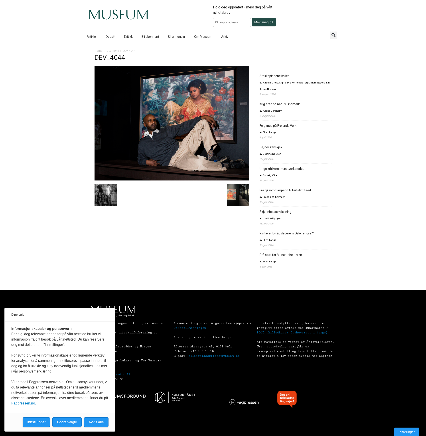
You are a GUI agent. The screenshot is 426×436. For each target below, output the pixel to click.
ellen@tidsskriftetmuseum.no (214, 356)
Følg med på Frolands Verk (278, 125)
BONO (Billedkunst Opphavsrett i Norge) (292, 332)
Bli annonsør (176, 36)
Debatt (110, 36)
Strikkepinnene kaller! (275, 76)
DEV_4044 (112, 51)
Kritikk (128, 36)
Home (98, 51)
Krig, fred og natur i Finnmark (280, 104)
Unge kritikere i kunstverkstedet (282, 168)
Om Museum (203, 36)
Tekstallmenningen (190, 328)
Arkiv (224, 36)
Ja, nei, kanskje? (271, 147)
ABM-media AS (119, 374)
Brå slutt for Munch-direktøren (281, 255)
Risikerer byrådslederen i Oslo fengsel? (287, 233)
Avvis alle (96, 422)
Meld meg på (263, 22)
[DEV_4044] (172, 179)
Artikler (92, 36)
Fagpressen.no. (23, 403)
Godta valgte (67, 422)
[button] (333, 35)
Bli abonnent (150, 36)
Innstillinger (407, 432)
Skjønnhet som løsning (275, 212)
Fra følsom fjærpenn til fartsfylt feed (285, 190)
